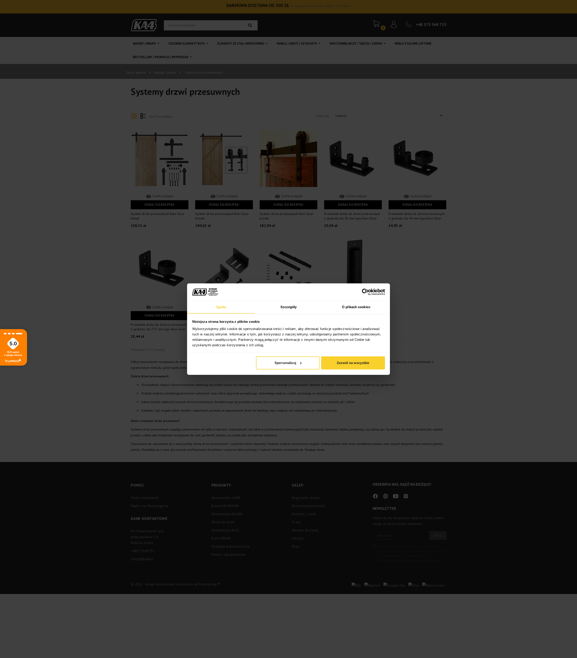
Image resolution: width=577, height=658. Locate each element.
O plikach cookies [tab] (356, 307)
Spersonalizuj (285, 363)
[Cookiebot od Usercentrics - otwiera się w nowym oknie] (365, 292)
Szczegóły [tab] (288, 307)
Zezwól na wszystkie (353, 363)
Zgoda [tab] (221, 307)
